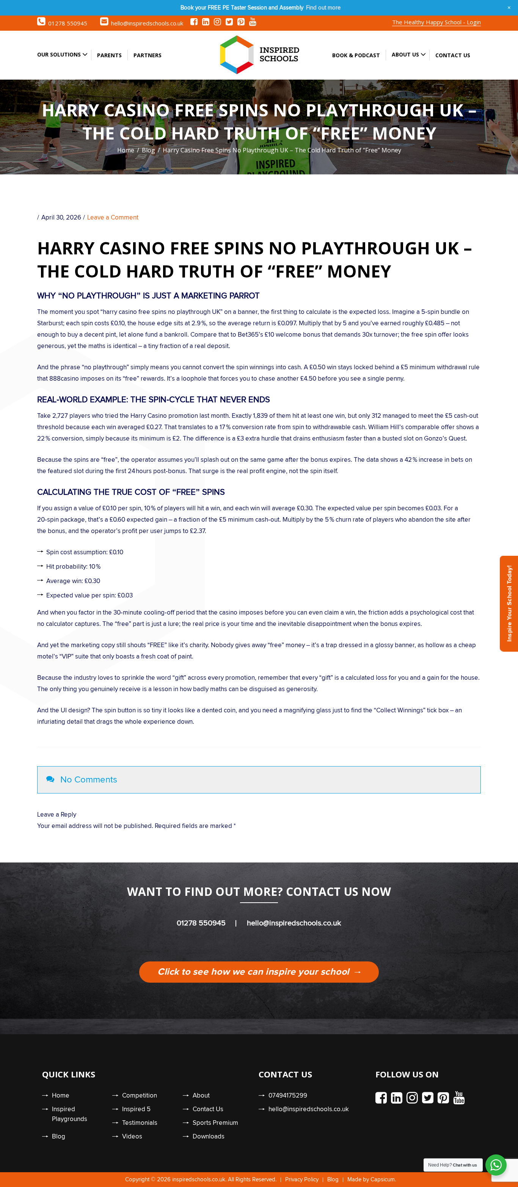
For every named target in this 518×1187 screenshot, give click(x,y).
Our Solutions (59, 54)
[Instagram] (217, 23)
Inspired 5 (136, 1109)
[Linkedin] (205, 23)
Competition (139, 1096)
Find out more (323, 8)
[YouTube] (252, 23)
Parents (109, 55)
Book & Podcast (356, 55)
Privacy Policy (302, 1179)
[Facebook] (194, 23)
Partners (147, 55)
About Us (405, 54)
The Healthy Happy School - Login (436, 22)
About (201, 1096)
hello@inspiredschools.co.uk (147, 23)
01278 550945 (67, 23)
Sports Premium (215, 1123)
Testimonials (139, 1123)
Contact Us (452, 55)
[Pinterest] (241, 23)
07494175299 (287, 1096)
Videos (132, 1137)
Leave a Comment (112, 218)
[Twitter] (229, 23)
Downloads (208, 1137)
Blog (148, 150)
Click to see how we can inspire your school (254, 972)
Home (125, 150)
